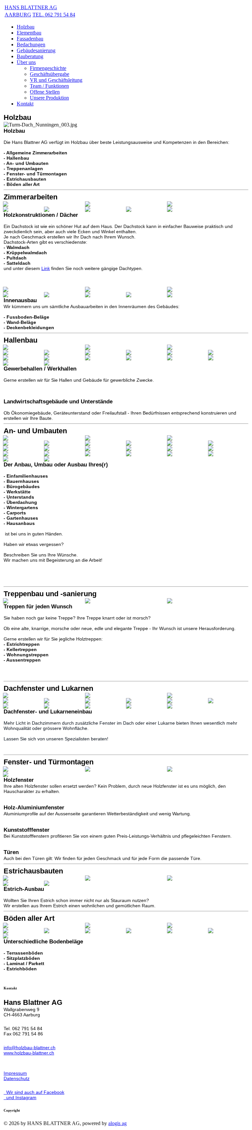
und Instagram (20, 1097)
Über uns (26, 62)
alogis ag (117, 1123)
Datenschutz (17, 1078)
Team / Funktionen (49, 86)
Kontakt (25, 103)
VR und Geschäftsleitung (56, 80)
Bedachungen (31, 44)
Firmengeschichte (48, 68)
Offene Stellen (45, 92)
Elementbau (29, 32)
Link (45, 268)
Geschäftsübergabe (49, 74)
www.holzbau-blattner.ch (29, 1052)
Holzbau (25, 27)
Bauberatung (30, 56)
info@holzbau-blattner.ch (29, 1047)
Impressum (15, 1073)
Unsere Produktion (49, 98)
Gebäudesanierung (36, 50)
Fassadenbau (30, 38)
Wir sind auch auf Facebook (34, 1092)
